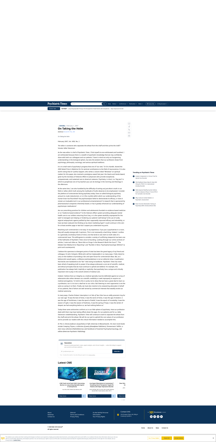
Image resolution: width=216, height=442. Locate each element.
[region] (108, 438)
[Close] (213, 438)
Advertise (51, 415)
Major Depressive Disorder (117, 108)
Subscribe (117, 351)
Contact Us (51, 417)
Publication (132, 104)
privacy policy (92, 355)
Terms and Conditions (77, 415)
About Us (150, 428)
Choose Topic (52, 108)
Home (143, 428)
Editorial (73, 413)
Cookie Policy (17, 440)
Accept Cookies (179, 438)
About (49, 413)
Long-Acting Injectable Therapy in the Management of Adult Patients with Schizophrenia (88, 108)
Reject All (166, 438)
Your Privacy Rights (99, 417)
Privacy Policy (74, 417)
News (109, 104)
